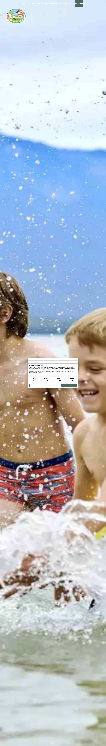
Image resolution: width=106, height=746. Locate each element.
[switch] (46, 380)
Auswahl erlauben (53, 385)
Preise (87, 3)
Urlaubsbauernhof (28, 3)
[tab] (51, 743)
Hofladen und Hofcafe (53, 3)
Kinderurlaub (68, 3)
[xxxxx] (16, 13)
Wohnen (40, 3)
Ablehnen (37, 385)
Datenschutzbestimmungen (38, 372)
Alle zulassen (68, 385)
